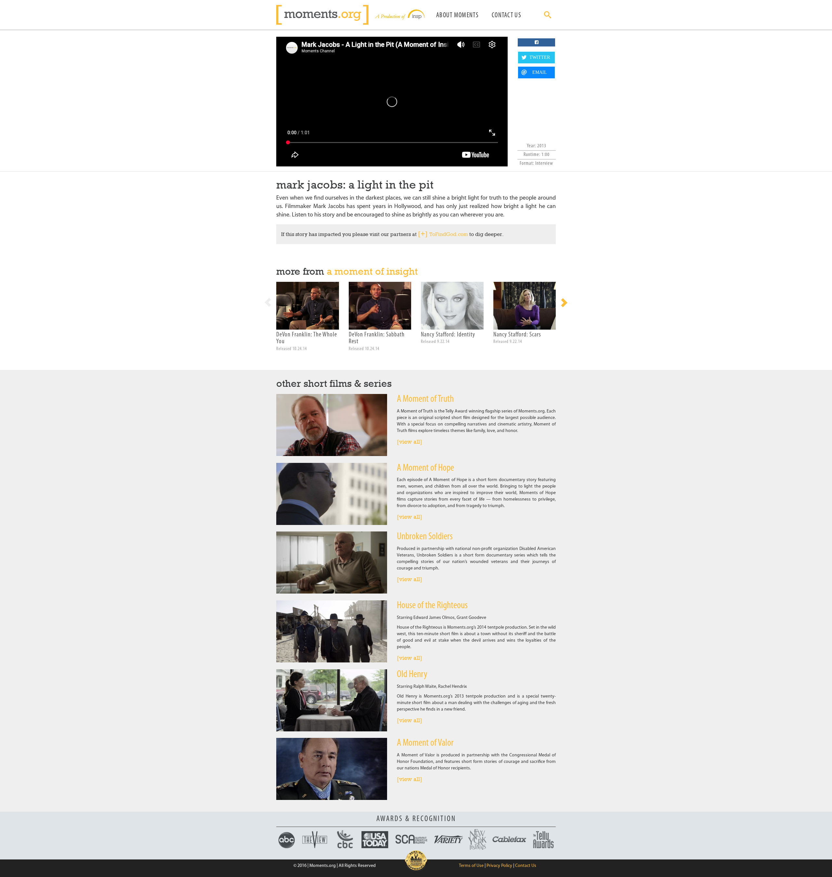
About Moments (457, 15)
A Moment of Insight (372, 271)
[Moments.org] (324, 15)
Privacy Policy (499, 865)
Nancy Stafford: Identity (448, 335)
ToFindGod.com (448, 234)
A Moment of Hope (425, 468)
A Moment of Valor (425, 743)
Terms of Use (471, 865)
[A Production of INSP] (399, 15)
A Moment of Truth (425, 399)
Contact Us (506, 15)
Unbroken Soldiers (425, 537)
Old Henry (412, 675)
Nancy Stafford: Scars (517, 335)
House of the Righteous (432, 606)
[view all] (409, 441)
